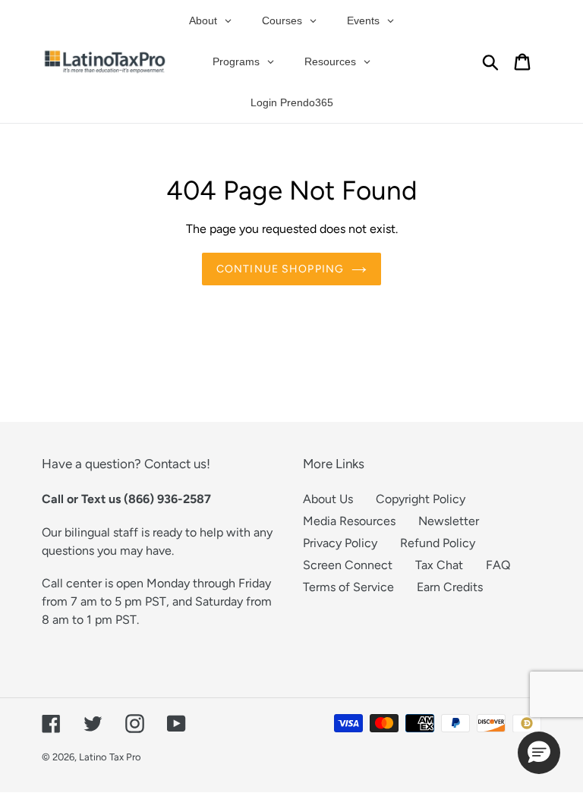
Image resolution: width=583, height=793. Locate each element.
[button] (539, 753)
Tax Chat (439, 565)
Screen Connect (347, 565)
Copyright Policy (420, 499)
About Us (328, 499)
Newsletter (448, 521)
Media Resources (349, 521)
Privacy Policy (340, 543)
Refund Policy (437, 543)
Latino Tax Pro (110, 757)
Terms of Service (348, 587)
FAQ (498, 565)
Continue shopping (280, 269)
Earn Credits (450, 587)
